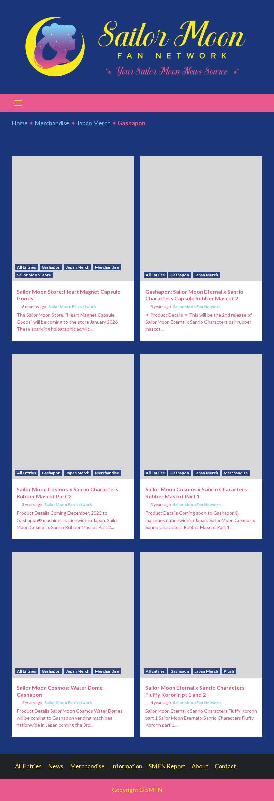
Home (20, 123)
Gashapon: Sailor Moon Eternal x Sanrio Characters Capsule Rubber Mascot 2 (194, 295)
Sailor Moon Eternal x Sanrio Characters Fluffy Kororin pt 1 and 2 (195, 691)
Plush (229, 671)
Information (126, 766)
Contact (225, 766)
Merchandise (52, 123)
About (200, 766)
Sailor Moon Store (34, 274)
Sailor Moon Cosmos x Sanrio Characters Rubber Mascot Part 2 (67, 492)
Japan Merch (94, 123)
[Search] (255, 103)
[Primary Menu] (18, 102)
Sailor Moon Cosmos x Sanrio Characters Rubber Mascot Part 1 (196, 492)
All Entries (26, 267)
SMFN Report (167, 766)
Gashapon (51, 267)
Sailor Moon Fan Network (72, 306)
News (55, 766)
